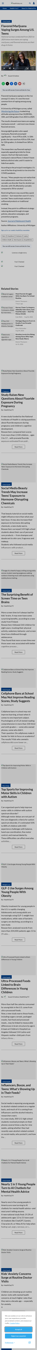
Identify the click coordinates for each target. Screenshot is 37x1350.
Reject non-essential (18, 1336)
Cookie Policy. (15, 1323)
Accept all (18, 1329)
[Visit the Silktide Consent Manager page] (29, 1342)
